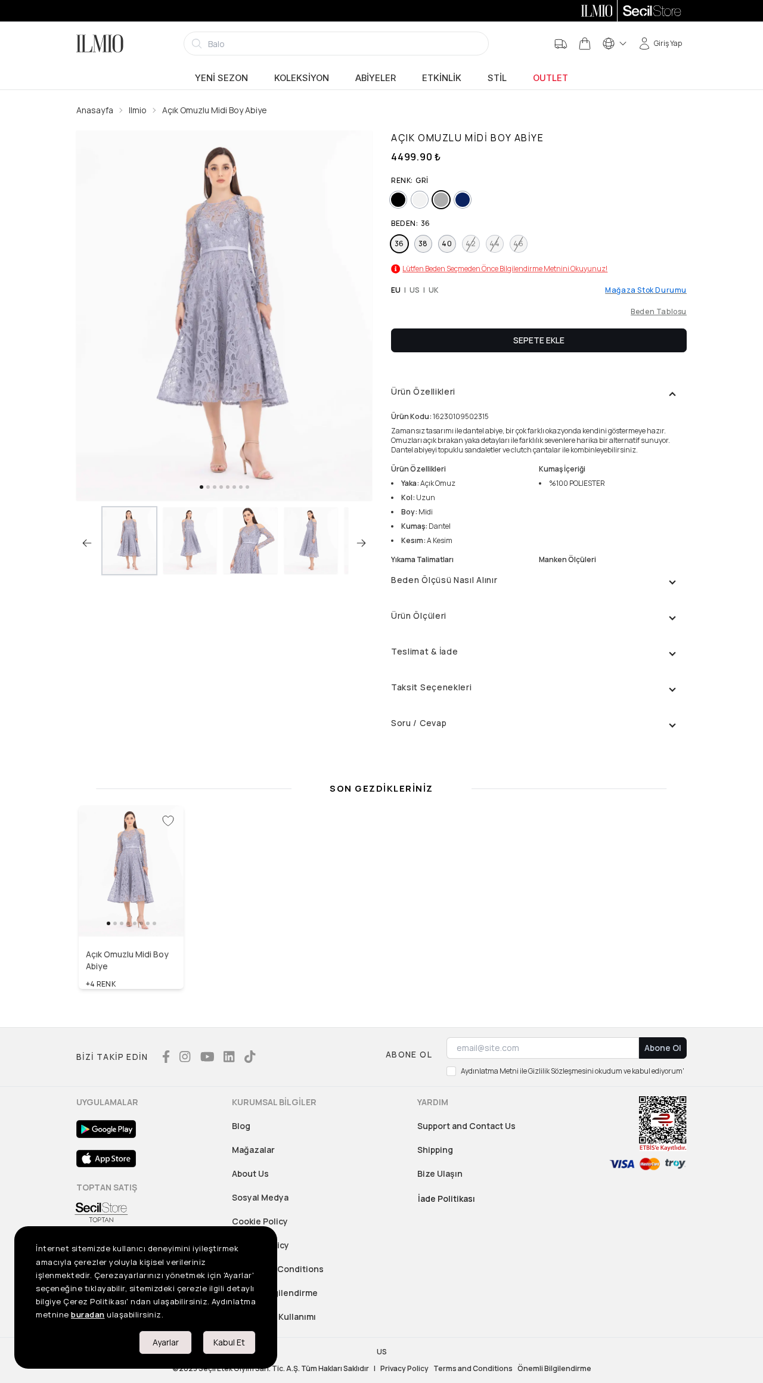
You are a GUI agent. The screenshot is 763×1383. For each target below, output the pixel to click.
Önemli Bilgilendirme (554, 1368)
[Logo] (99, 43)
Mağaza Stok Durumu (646, 290)
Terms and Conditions (278, 1269)
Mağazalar (253, 1149)
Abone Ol (662, 1047)
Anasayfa (94, 110)
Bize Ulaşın (440, 1173)
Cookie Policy (260, 1221)
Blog (241, 1125)
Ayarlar (166, 1342)
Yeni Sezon (221, 78)
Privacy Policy (404, 1368)
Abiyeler (375, 78)
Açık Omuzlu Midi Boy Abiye (214, 110)
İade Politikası (446, 1198)
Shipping (435, 1149)
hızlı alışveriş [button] (131, 911)
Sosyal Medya (260, 1197)
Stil (497, 78)
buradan (88, 1314)
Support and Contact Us (466, 1125)
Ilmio (138, 110)
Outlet (550, 78)
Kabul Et (229, 1342)
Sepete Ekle (539, 340)
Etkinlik (441, 78)
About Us (250, 1173)
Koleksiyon (301, 78)
